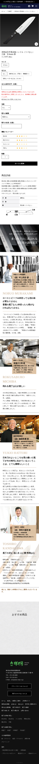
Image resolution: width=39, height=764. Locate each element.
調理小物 (27, 738)
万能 (10, 722)
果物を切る (27, 719)
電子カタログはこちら (18, 693)
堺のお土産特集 (6, 707)
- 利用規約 (23, 750)
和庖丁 (3, 730)
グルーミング (5, 742)
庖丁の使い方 (5, 710)
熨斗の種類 (5, 113)
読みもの (20, 704)
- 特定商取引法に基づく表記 (10, 750)
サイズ (4, 62)
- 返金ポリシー (32, 753)
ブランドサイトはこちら (19, 686)
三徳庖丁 (9, 11)
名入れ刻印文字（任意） (10, 84)
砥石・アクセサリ (18, 738)
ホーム (3, 11)
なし (4, 73)
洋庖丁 (9, 730)
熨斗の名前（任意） (8, 122)
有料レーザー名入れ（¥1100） (12, 78)
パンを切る (19, 719)
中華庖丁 (15, 730)
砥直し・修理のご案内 (13, 701)
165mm (5, 65)
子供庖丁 (22, 730)
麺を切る (4, 722)
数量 (3, 153)
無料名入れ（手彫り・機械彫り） (19, 73)
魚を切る (11, 719)
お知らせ (13, 704)
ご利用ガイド (26, 701)
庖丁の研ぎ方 (16, 707)
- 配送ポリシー (21, 753)
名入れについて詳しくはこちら (11, 99)
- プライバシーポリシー (9, 753)
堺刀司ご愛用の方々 (31, 704)
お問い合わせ (25, 710)
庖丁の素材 (25, 707)
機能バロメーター (7, 132)
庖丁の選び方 (15, 710)
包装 (3, 104)
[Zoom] (36, 44)
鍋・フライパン (6, 738)
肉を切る (4, 719)
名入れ (4, 70)
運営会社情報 (5, 704)
